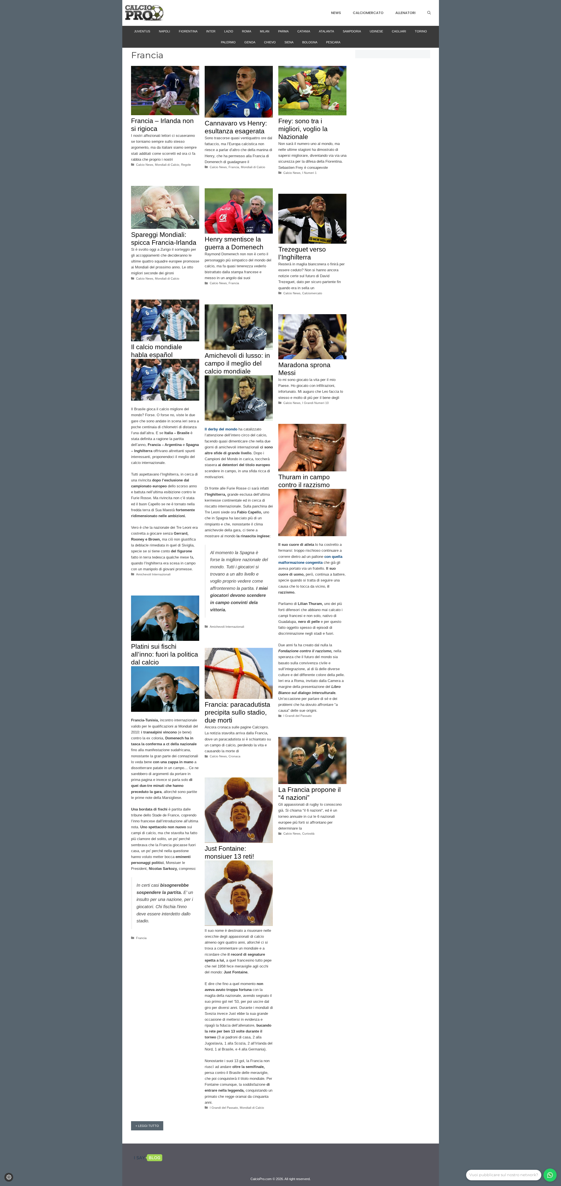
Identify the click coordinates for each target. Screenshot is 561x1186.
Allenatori (405, 12)
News (336, 12)
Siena (288, 42)
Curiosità (308, 833)
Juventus (142, 31)
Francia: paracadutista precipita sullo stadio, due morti (237, 712)
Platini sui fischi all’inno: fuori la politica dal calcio (164, 654)
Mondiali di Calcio (167, 164)
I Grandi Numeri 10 (315, 403)
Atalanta (326, 31)
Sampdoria (352, 31)
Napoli (164, 31)
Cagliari (399, 31)
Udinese (376, 31)
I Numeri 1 (309, 172)
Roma (246, 31)
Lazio (228, 31)
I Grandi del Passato (297, 715)
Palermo (228, 42)
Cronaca (234, 756)
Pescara (333, 42)
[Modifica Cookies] (8, 1177)
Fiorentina (188, 31)
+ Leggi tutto (147, 1126)
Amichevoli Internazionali (153, 574)
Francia (234, 167)
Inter (210, 31)
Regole (186, 164)
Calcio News (144, 164)
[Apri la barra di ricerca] (429, 12)
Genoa (249, 42)
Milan (264, 31)
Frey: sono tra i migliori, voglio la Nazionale (303, 128)
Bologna (309, 42)
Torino (421, 31)
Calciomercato (368, 12)
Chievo (270, 42)
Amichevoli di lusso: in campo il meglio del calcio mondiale (237, 363)
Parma (283, 31)
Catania (303, 31)
